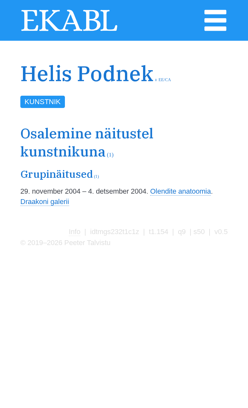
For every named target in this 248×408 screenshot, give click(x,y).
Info (74, 232)
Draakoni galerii (44, 202)
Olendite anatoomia (180, 191)
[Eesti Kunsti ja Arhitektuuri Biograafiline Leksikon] (69, 30)
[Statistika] (222, 88)
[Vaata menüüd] (215, 30)
